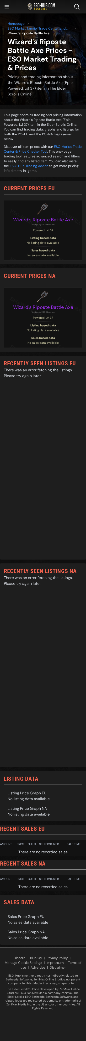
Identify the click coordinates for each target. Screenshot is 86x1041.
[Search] (78, 7)
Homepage (16, 23)
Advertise (38, 967)
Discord (20, 958)
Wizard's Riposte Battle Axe (43, 220)
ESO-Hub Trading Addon (29, 166)
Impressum (55, 962)
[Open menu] (7, 7)
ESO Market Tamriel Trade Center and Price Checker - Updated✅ (37, 28)
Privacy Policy (57, 958)
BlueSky (36, 958)
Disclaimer (58, 967)
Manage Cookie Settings (23, 962)
